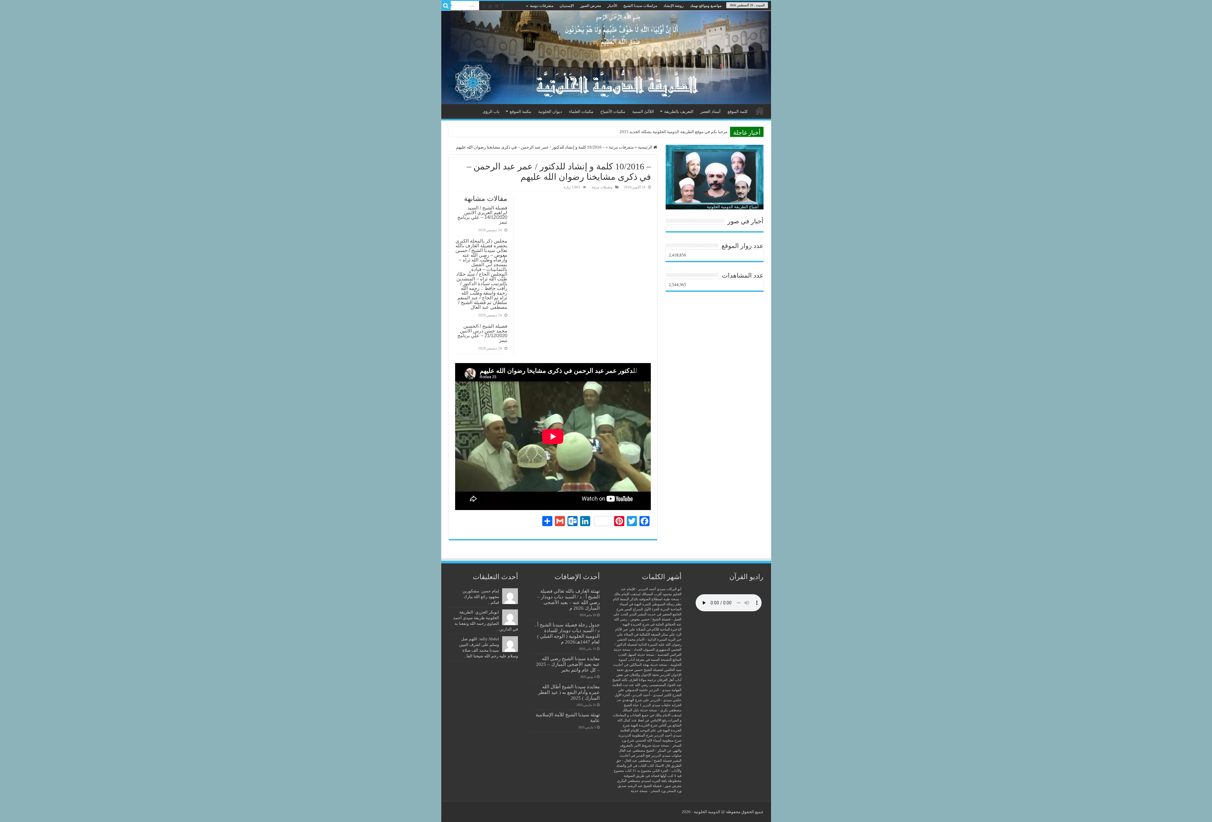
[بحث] (446, 5)
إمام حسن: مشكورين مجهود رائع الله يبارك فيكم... (480, 597)
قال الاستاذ (662, 765)
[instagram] (483, 6)
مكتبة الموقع (520, 111)
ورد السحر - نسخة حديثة (648, 791)
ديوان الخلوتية (550, 111)
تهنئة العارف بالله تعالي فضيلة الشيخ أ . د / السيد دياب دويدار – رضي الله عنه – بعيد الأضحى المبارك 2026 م (568, 599)
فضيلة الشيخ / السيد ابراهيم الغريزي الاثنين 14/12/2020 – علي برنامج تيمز (482, 215)
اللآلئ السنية (643, 111)
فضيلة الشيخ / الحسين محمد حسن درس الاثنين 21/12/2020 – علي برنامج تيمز (482, 333)
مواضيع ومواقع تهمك (706, 5)
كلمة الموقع (738, 111)
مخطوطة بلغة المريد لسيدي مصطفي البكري (649, 781)
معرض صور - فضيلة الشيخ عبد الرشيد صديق (649, 786)
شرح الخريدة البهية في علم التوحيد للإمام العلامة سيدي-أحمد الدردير (650, 730)
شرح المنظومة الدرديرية (635, 735)
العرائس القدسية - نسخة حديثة (659, 654)
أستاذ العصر (710, 111)
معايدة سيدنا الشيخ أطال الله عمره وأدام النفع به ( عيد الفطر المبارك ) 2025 (569, 692)
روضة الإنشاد (673, 5)
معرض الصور (590, 5)
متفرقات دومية (541, 5)
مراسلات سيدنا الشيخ (640, 5)
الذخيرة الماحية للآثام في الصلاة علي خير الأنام (648, 629)
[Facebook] (502, 6)
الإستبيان (567, 5)
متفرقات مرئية (621, 147)
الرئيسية (760, 110)
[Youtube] (490, 6)
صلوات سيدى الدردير (666, 755)
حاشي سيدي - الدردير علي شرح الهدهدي (651, 700)
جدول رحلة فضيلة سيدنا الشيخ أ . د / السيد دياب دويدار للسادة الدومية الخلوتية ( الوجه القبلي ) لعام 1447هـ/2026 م (567, 633)
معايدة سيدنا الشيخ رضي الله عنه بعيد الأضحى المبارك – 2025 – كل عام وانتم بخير (568, 664)
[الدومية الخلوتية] (606, 57)
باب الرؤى (491, 111)
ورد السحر (674, 791)
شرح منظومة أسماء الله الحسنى (658, 740)
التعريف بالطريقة (678, 111)
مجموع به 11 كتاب (638, 770)
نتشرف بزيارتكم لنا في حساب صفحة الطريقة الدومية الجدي (677, 131)
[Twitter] (496, 6)
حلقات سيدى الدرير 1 (655, 705)
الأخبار (612, 5)
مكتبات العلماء (581, 111)
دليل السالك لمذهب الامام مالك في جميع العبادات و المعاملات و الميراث (647, 715)
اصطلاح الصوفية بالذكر (646, 599)
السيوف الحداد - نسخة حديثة (634, 649)
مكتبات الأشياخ (612, 111)
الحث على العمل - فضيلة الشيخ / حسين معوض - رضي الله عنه (647, 619)
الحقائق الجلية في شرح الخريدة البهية (648, 624)
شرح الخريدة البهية (644, 725)
